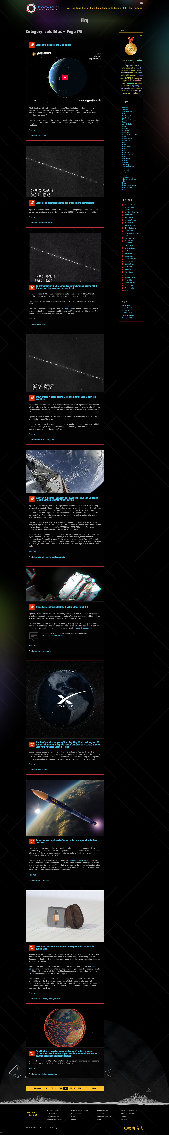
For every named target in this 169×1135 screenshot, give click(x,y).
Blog (73, 8)
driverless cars (127, 187)
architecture (126, 132)
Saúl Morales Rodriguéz (129, 208)
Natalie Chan (129, 264)
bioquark (128, 65)
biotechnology (126, 68)
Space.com (88, 628)
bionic (124, 150)
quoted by (80, 628)
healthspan (134, 75)
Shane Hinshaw (130, 259)
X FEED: (48, 1113)
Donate (104, 8)
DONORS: (98, 1113)
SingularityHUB (127, 318)
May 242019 (32, 607)
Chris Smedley (130, 288)
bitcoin (133, 68)
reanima (128, 86)
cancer (128, 70)
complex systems (128, 167)
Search (140, 34)
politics (124, 86)
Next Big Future (127, 313)
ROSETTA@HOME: (51, 1119)
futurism (140, 73)
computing (44, 999)
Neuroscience (140, 83)
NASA (136, 83)
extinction (131, 73)
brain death (123, 70)
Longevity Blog (127, 308)
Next (94, 1088)
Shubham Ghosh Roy (132, 212)
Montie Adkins (130, 283)
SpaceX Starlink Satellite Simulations (53, 45)
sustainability (61, 557)
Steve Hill (128, 269)
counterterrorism (127, 173)
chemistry (125, 163)
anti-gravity (125, 130)
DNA (123, 114)
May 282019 (32, 45)
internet (45, 223)
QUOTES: (123, 1119)
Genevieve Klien (38, 440)
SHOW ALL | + (125, 290)
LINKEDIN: (98, 1110)
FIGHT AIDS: (50, 1116)
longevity (130, 83)
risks (136, 88)
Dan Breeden (129, 217)
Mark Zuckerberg (127, 124)
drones (124, 189)
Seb (126, 275)
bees (123, 142)
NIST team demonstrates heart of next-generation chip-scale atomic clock (65, 948)
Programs (85, 8)
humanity (141, 75)
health (126, 75)
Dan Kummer (129, 238)
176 (71, 1088)
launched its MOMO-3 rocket (80, 860)
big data (124, 144)
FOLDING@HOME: (100, 1116)
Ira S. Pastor (129, 285)
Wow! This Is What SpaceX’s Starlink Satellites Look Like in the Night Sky (66, 398)
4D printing (125, 110)
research (132, 88)
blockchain (138, 68)
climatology (126, 165)
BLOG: (72, 1113)
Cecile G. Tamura (130, 248)
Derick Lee (128, 253)
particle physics (52, 999)
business (125, 161)
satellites (44, 136)
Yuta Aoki (128, 251)
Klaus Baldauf (37, 557)
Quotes (125, 8)
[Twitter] (129, 1128)
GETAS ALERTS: (124, 1110)
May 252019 (32, 287)
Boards (78, 8)
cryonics (125, 175)
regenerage (136, 86)
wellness (136, 93)
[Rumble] (141, 1128)
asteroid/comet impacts (130, 134)
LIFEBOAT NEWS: (75, 1110)
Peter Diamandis (127, 112)
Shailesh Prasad (130, 220)
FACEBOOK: (49, 1110)
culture (138, 70)
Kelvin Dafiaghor (130, 228)
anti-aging (137, 60)
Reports (92, 8)
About (68, 8)
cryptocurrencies (127, 177)
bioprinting (125, 152)
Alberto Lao (37, 324)
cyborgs (124, 181)
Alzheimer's (130, 61)
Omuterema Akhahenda (129, 242)
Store (130, 8)
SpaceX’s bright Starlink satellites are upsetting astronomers (65, 203)
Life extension (135, 80)
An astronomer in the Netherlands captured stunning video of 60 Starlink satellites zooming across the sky (66, 287)
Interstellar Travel (138, 78)
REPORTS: (73, 1116)
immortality (129, 78)
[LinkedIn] (133, 1128)
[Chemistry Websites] (131, 46)
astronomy (125, 136)
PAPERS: (73, 1119)
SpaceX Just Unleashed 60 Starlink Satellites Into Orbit (62, 607)
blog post (68, 309)
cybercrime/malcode (129, 179)
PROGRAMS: (124, 1116)
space (123, 91)
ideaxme (122, 78)
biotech (135, 65)
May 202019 (32, 841)
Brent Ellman (129, 272)
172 (52, 1088)
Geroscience (126, 305)
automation (126, 140)
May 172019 (31, 948)
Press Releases (138, 8)
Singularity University (129, 120)
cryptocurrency (133, 70)
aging (123, 60)
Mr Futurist (125, 310)
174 (60, 1088)
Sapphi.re (57, 1128)
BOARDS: (123, 1113)
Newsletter (117, 8)
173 (56, 1088)
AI (126, 61)
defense (124, 183)
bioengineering (127, 146)
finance (51, 557)
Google (121, 75)
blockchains (126, 159)
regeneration (125, 88)
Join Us (110, 8)
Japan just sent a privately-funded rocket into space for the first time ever (66, 842)
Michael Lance (38, 223)
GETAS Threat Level (32, 1114)
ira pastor (125, 81)
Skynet (124, 122)
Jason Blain (129, 280)
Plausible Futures (128, 315)
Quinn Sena (37, 136)
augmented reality (128, 138)
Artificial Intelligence (128, 63)
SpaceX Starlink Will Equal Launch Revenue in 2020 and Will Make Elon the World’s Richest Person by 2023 (67, 499)
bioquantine (136, 63)
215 (86, 1088)
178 (79, 1088)
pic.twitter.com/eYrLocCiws (52, 636)
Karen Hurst (129, 231)
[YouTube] (137, 1128)
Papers (98, 8)
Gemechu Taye (130, 225)
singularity (139, 88)
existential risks (125, 73)
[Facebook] (126, 1128)
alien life (125, 128)
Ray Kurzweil (126, 116)
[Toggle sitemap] (137, 3)
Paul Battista (129, 223)
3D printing (125, 108)
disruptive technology (129, 185)
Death (140, 70)
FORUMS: (98, 1119)
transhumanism (127, 93)
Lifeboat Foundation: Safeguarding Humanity (42, 8)
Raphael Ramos (130, 261)
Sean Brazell (129, 267)
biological (125, 148)
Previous (37, 1088)
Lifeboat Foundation (38, 1128)
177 (75, 1088)
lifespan (123, 83)
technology (137, 91)
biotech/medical (127, 155)
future (135, 73)
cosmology (125, 171)
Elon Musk (46, 440)
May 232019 (32, 745)
